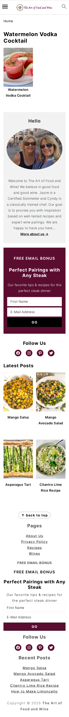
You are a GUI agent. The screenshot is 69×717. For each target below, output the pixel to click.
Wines (34, 553)
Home (8, 21)
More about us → (34, 234)
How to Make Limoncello (34, 691)
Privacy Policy (34, 542)
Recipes (34, 548)
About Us (34, 536)
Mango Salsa (35, 668)
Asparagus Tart (34, 680)
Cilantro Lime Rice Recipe (34, 685)
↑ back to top (34, 515)
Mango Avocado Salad (34, 674)
